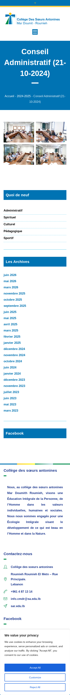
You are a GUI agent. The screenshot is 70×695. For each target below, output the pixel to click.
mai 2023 (10, 404)
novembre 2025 (14, 293)
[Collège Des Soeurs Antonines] (35, 18)
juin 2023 (10, 398)
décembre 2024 (14, 349)
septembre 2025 (15, 306)
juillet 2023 (11, 392)
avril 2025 (10, 324)
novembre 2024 (14, 355)
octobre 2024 (13, 361)
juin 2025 (10, 312)
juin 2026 (10, 275)
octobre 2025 (13, 299)
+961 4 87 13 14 (21, 591)
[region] (35, 662)
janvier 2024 (12, 373)
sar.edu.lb (18, 606)
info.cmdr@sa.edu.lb (26, 599)
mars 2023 (11, 410)
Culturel (9, 224)
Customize (35, 677)
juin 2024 (10, 367)
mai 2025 (10, 318)
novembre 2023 (14, 386)
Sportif (8, 238)
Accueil (9, 96)
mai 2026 (10, 281)
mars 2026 (11, 287)
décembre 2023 (14, 379)
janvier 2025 (12, 343)
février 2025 (12, 336)
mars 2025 (11, 330)
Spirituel (10, 217)
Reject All (35, 687)
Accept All (35, 667)
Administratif (13, 210)
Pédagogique (13, 231)
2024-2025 (24, 96)
